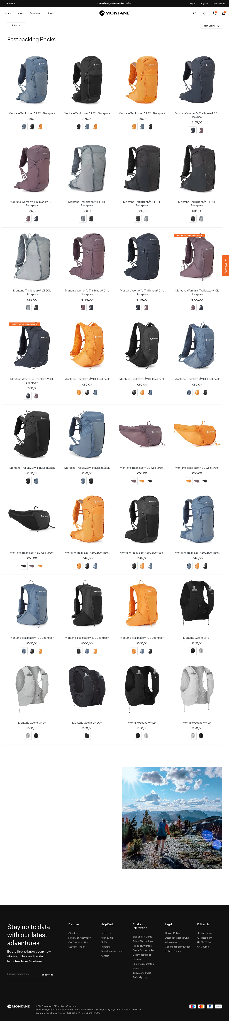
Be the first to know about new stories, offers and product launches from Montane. (29, 956)
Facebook (206, 933)
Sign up (204, 3)
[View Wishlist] (204, 13)
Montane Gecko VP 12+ (142, 722)
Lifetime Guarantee (143, 963)
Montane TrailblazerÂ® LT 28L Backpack (87, 203)
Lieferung (106, 933)
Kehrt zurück (107, 937)
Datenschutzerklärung (177, 937)
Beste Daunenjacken (144, 950)
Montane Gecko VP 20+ (87, 722)
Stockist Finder (76, 946)
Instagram (206, 937)
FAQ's (104, 942)
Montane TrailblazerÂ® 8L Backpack (87, 379)
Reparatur (106, 946)
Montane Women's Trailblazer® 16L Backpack (197, 292)
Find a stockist (219, 3)
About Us (73, 933)
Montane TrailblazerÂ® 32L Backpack (32, 113)
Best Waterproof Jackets (142, 957)
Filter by (16, 25)
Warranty (138, 968)
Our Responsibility (78, 942)
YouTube (206, 942)
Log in (192, 3)
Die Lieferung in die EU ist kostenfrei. (114, 3)
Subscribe (47, 974)
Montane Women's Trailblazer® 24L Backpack (87, 292)
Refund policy (140, 977)
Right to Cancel (173, 951)
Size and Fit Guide (142, 936)
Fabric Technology (143, 941)
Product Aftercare (143, 945)
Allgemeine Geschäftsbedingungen (177, 944)
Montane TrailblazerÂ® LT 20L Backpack (197, 203)
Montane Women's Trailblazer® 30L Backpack (197, 115)
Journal (205, 946)
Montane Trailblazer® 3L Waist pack (142, 467)
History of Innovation (79, 937)
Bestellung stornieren (112, 951)
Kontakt (105, 955)
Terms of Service (142, 972)
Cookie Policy (172, 933)
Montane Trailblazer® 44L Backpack (32, 467)
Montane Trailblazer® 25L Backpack (87, 552)
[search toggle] (194, 13)
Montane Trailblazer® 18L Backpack (32, 637)
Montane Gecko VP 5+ (197, 637)
